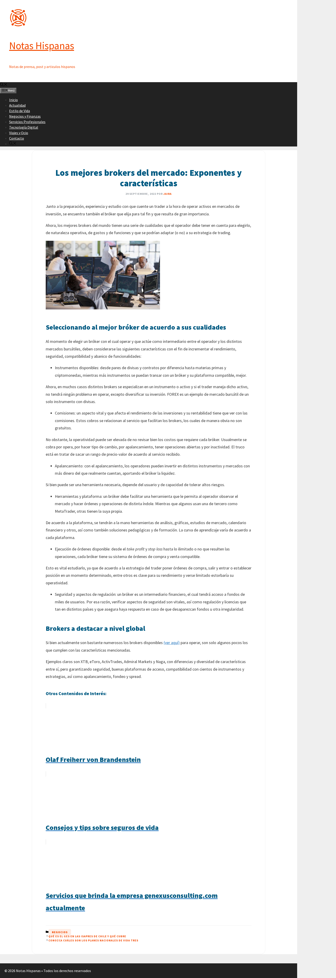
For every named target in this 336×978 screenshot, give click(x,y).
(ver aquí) (172, 642)
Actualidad (17, 105)
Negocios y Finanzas (25, 116)
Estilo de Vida (19, 110)
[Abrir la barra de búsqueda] (3, 85)
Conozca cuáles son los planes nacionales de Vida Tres (93, 940)
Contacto (16, 138)
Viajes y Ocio (18, 132)
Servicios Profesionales (27, 121)
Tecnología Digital (23, 127)
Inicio (13, 100)
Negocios (60, 932)
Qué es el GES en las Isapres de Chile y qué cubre (87, 936)
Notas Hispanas (41, 45)
